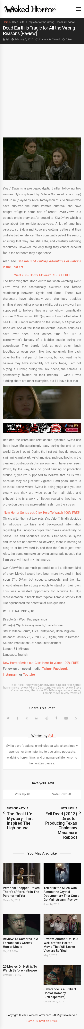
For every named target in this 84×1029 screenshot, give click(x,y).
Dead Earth (65, 684)
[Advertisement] (42, 88)
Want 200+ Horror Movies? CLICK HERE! (42, 275)
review (69, 687)
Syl (7, 39)
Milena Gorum (37, 687)
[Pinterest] (27, 718)
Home (6, 22)
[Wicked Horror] (30, 8)
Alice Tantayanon (28, 684)
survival (24, 690)
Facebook (60, 669)
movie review (55, 687)
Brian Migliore (48, 684)
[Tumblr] (56, 718)
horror (76, 684)
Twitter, (47, 669)
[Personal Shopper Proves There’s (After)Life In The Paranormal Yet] (21, 873)
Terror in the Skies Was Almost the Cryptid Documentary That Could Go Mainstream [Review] (61, 893)
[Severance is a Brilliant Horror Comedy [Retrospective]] (62, 975)
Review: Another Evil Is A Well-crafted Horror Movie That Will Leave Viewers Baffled (61, 945)
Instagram (10, 674)
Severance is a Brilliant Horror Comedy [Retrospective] (60, 993)
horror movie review (15, 687)
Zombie (75, 690)
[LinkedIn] (37, 718)
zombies (75, 693)
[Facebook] (17, 718)
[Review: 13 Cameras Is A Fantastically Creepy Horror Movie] (21, 924)
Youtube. (29, 674)
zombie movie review (56, 693)
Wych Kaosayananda (57, 690)
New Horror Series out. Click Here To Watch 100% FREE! (42, 512)
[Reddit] (47, 718)
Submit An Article (47, 1021)
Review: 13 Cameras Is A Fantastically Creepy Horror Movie (20, 943)
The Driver (36, 690)
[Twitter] (8, 718)
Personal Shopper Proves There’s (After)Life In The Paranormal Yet (21, 892)
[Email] (66, 718)
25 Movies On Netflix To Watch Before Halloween (20, 968)
